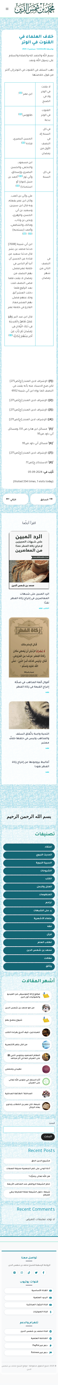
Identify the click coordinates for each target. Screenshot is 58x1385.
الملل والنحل (44, 887)
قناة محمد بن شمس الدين (34, 1331)
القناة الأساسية (40, 1291)
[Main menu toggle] (7, 9)
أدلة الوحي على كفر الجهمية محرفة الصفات (28, 1169)
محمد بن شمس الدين (39, 950)
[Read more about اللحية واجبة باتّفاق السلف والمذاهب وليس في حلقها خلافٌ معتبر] (29, 715)
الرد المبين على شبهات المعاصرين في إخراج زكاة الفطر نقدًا (30, 599)
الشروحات (46, 871)
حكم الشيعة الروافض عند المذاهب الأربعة (28, 1184)
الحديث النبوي (44, 855)
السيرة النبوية (44, 863)
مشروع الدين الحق (40, 1161)
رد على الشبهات (43, 911)
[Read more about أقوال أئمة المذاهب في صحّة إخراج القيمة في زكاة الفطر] (29, 647)
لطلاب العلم (45, 942)
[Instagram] (22, 1272)
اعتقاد (48, 847)
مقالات (48, 958)
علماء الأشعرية (43, 918)
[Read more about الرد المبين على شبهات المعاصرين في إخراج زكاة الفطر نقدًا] (29, 560)
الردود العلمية (40, 1298)
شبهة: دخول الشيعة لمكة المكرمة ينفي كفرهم (29, 1193)
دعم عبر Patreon (39, 1353)
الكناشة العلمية (39, 1338)
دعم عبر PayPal (40, 1346)
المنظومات (45, 895)
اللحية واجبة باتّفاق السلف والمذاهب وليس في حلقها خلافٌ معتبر (29, 739)
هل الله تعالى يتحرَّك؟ (39, 1176)
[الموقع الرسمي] (14, 1272)
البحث (52, 1123)
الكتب (48, 879)
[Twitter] (36, 1272)
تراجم (48, 902)
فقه (49, 926)
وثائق (49, 966)
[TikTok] (29, 1272)
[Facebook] (43, 1272)
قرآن (49, 934)
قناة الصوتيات (40, 1312)
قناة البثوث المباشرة (37, 1305)
